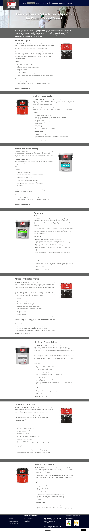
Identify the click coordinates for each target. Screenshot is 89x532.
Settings (78, 530)
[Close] (87, 530)
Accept (83, 530)
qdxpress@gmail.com (51, 527)
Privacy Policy (47, 530)
